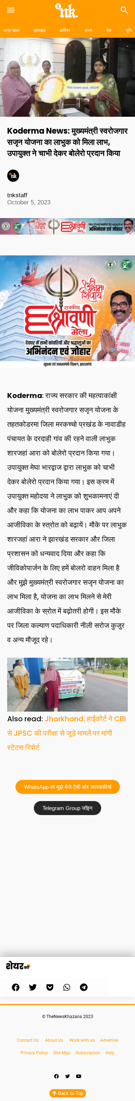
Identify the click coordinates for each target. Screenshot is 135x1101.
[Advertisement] (67, 889)
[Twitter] (67, 1076)
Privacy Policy (34, 1052)
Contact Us (28, 1040)
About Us (54, 1040)
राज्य (88, 30)
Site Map (62, 1052)
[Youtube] (79, 1076)
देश (109, 30)
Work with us (82, 1040)
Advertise (109, 1040)
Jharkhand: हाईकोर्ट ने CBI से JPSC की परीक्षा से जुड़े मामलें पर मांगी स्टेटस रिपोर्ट (66, 733)
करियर (65, 30)
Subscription (88, 1052)
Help (109, 1052)
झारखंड (39, 30)
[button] (15, 987)
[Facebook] (56, 1076)
